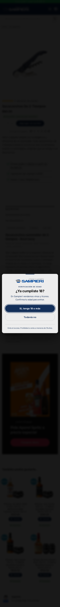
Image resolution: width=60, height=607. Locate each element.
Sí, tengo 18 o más (30, 308)
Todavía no (30, 317)
